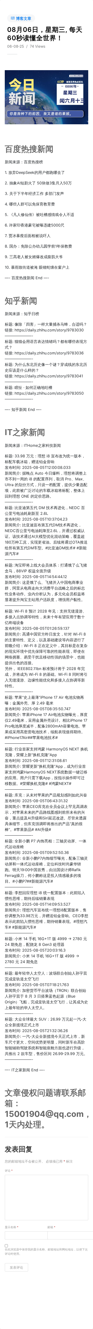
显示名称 (11, 1227)
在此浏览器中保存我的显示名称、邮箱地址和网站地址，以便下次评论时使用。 (46, 1251)
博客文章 (23, 18)
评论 (9, 1170)
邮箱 (51, 1227)
